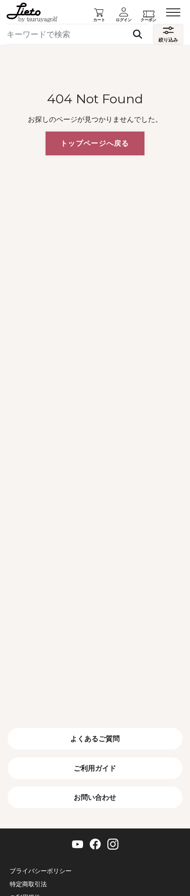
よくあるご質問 (95, 738)
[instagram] (112, 844)
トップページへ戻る (95, 143)
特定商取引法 (28, 884)
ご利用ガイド (95, 768)
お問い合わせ (95, 797)
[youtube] (77, 844)
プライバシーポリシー (41, 871)
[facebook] (95, 844)
